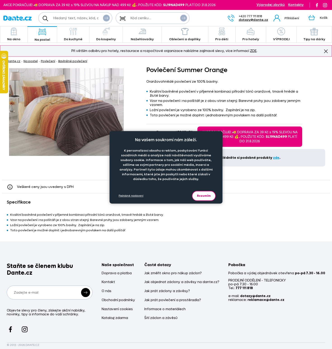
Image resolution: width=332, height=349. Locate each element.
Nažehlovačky (142, 39)
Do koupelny (106, 39)
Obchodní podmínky (118, 300)
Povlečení (48, 61)
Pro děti (221, 39)
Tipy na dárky (314, 39)
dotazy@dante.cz (253, 20)
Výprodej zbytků (271, 5)
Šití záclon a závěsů (161, 318)
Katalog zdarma (115, 318)
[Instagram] (325, 4)
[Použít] (183, 18)
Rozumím (204, 196)
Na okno (13, 39)
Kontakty (296, 5)
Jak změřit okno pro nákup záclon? (173, 273)
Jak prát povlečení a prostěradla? (172, 300)
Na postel (42, 39)
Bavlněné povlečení (72, 61)
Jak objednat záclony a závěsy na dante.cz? (181, 282)
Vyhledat (106, 18)
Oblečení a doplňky (185, 39)
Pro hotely (250, 39)
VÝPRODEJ (281, 39)
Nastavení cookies (117, 309)
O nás (106, 291)
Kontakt (108, 282)
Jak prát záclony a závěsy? (167, 291)
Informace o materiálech (165, 309)
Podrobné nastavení (131, 195)
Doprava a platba (117, 273)
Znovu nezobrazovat (325, 51)
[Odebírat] (85, 292)
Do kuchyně (73, 39)
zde (276, 157)
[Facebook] (316, 4)
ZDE (253, 51)
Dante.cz (13, 61)
